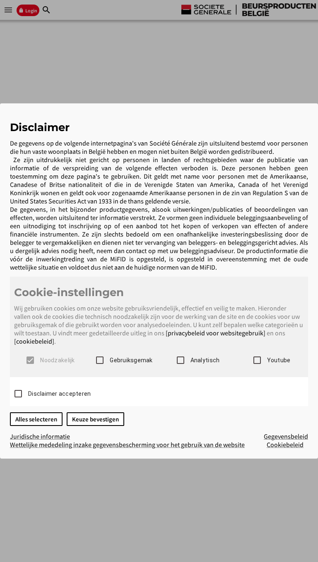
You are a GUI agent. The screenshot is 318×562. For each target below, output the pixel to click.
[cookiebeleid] (34, 341)
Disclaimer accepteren (59, 393)
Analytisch (205, 360)
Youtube (279, 360)
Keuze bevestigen (95, 419)
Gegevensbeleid (286, 436)
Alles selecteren (36, 419)
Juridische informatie (40, 436)
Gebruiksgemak (131, 360)
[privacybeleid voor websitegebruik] (215, 333)
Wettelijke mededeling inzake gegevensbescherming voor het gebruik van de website (127, 444)
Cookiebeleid (285, 444)
